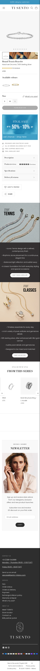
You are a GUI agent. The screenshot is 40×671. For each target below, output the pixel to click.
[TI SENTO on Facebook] (3, 648)
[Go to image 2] (12, 55)
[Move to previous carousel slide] (2, 393)
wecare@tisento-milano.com (14, 575)
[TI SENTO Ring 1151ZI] (10, 386)
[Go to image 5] (34, 55)
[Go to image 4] (27, 55)
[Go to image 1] (5, 55)
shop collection (20, 355)
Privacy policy (30, 666)
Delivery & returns (11, 177)
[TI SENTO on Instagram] (8, 648)
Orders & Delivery (9, 590)
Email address (11, 514)
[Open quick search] (31, 8)
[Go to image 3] (20, 55)
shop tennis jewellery (20, 275)
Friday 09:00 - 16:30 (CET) (12, 567)
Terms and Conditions (15, 666)
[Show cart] (36, 8)
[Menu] (3, 8)
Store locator (7, 612)
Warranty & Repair (9, 598)
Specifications (9, 171)
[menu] (20, 663)
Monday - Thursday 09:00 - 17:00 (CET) (17, 562)
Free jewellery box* (12, 151)
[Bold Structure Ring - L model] (29, 386)
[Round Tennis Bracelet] (6, 84)
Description (9, 158)
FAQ (3, 584)
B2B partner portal (9, 618)
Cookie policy (11, 668)
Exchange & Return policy (12, 595)
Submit (20, 525)
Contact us (6, 615)
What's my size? (31, 96)
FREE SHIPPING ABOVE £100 (14, 149)
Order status (7, 587)
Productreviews (20, 164)
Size (4, 96)
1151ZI (4, 398)
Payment (5, 592)
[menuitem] (16, 666)
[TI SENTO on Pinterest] (6, 648)
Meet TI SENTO (7, 610)
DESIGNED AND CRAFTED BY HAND (16, 143)
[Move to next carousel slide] (38, 393)
